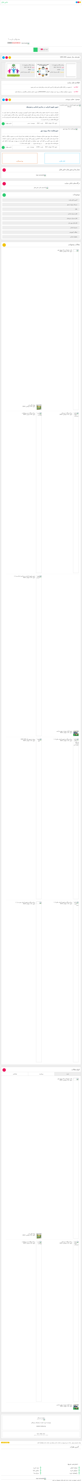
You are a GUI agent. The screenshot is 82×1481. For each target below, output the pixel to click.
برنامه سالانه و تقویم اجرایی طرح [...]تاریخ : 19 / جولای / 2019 (63, 903)
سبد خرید (36, 1468)
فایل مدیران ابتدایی (25, 72)
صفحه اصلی (73, 1468)
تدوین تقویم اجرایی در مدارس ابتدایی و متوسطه (42, 107)
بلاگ (76, 209)
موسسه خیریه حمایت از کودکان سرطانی (41, 1422)
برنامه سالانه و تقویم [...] (28, 65)
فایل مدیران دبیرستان (72, 218)
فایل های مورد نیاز (72, 223)
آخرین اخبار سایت (73, 200)
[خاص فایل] (41, 21)
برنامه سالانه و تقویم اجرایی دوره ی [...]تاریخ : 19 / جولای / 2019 (25, 903)
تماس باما (36, 1470)
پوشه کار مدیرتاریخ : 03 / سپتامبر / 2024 (29, 405)
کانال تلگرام (62, 161)
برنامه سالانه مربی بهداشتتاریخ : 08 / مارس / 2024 (28, 413)
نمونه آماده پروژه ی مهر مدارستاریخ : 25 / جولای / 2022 (64, 731)
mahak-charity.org (41, 1426)
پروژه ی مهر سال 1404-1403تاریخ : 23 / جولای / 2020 (28, 739)
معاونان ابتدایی (73, 236)
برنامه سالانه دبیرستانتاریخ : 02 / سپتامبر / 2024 (66, 413)
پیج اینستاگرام (19, 161)
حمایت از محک (41, 1417)
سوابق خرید (73, 1470)
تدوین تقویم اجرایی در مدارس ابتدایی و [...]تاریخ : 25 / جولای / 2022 (24, 576)
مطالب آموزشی (73, 232)
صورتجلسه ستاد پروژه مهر (49, 131)
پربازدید (41, 1074)
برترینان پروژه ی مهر (72, 204)
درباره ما (36, 1473)
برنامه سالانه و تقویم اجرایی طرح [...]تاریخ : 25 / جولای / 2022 (63, 739)
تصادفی (15, 1074)
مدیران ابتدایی (73, 227)
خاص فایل (4, 2)
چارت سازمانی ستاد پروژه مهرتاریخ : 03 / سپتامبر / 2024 (64, 250)
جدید (68, 1074)
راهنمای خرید (73, 1473)
